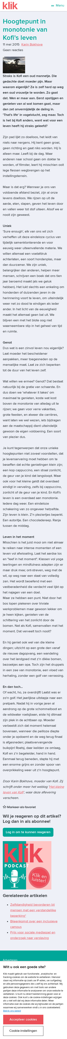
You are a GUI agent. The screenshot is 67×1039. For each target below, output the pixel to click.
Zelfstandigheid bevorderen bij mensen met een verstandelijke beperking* (33, 910)
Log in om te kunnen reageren (28, 832)
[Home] (10, 5)
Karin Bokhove (32, 44)
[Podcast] (27, 865)
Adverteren (10, 960)
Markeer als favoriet (21, 807)
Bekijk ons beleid (12, 1010)
